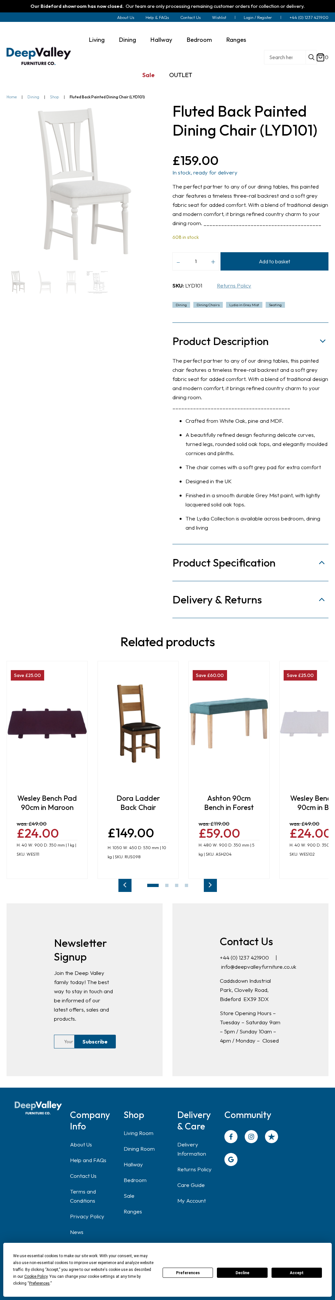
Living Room (138, 1132)
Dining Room (139, 1148)
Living (97, 39)
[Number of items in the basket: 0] (321, 57)
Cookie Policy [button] (35, 1276)
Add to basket (274, 261)
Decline (242, 1273)
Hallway (161, 39)
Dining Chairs (208, 305)
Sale (148, 75)
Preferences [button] (39, 1283)
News (76, 1231)
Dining (127, 39)
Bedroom (199, 39)
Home (12, 96)
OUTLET (180, 75)
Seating (275, 305)
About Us (125, 17)
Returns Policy (234, 285)
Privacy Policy (87, 1216)
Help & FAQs (157, 17)
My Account (191, 1200)
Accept (297, 1273)
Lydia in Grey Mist (244, 305)
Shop (54, 96)
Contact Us (190, 17)
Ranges (236, 39)
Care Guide (191, 1184)
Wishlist (219, 17)
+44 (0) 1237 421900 (309, 17)
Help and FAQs (88, 1160)
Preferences (188, 1273)
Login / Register (258, 17)
